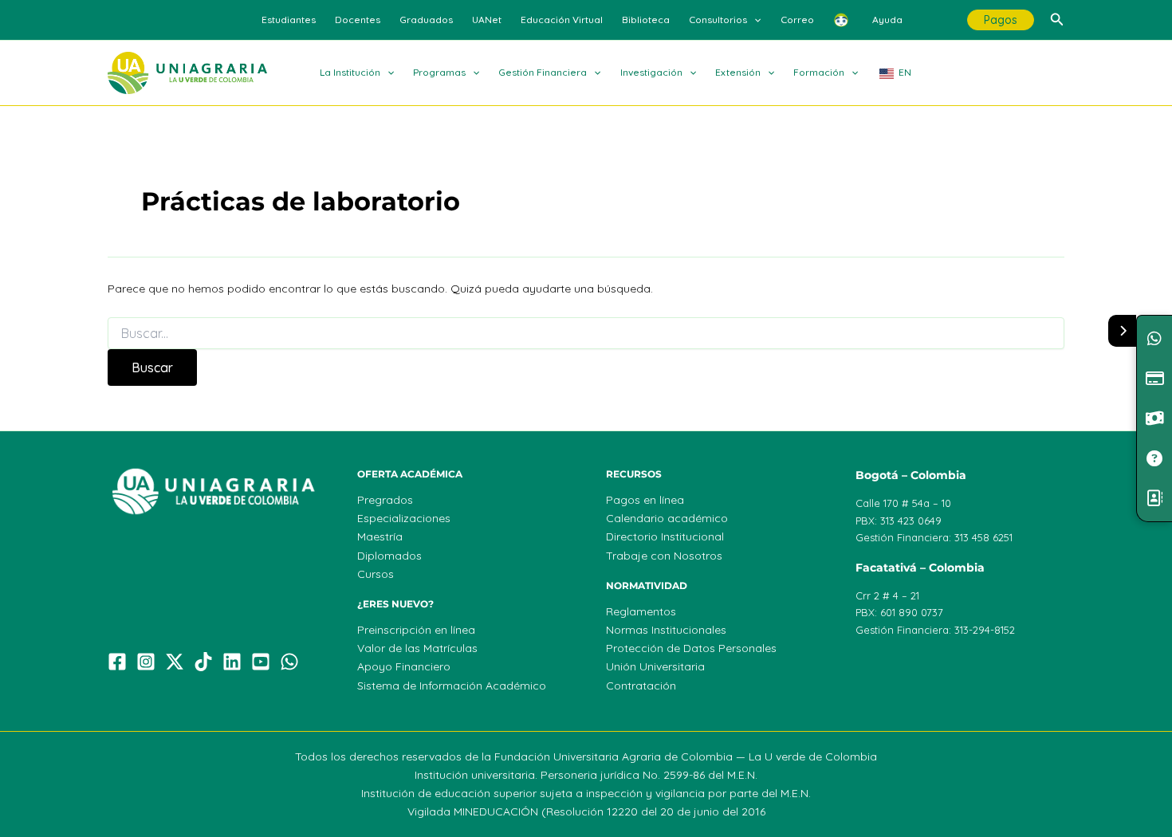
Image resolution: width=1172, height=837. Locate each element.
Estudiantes (289, 20)
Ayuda (887, 20)
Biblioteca (646, 20)
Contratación (641, 685)
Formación (818, 72)
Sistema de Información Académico (451, 685)
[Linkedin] (232, 661)
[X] (174, 661)
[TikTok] (203, 661)
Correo (797, 20)
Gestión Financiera (542, 72)
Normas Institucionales (666, 630)
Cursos (375, 574)
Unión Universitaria (655, 666)
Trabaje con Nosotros (664, 555)
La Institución (350, 72)
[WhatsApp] (289, 661)
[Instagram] (145, 661)
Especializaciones (403, 518)
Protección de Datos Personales (691, 648)
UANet (486, 20)
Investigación (651, 72)
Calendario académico (667, 518)
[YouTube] (260, 661)
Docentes (357, 20)
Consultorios (718, 20)
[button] (754, 20)
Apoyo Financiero (403, 666)
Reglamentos (641, 611)
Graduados (426, 20)
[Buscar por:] (586, 334)
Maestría (380, 536)
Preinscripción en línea (416, 630)
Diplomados (389, 555)
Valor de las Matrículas (417, 648)
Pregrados (385, 500)
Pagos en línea (645, 500)
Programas (439, 72)
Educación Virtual (562, 20)
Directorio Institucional (665, 536)
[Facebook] (117, 661)
